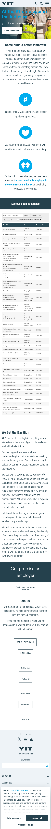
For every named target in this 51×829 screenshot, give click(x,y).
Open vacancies (11, 30)
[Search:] (46, 765)
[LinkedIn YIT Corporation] (25, 739)
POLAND (26, 679)
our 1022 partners (19, 790)
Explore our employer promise (25, 588)
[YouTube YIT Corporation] (32, 739)
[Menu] (47, 3)
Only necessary (14, 818)
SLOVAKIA (25, 704)
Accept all (37, 818)
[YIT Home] (7, 3)
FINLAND (25, 693)
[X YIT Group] (19, 739)
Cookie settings (25, 825)
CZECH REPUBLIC (25, 642)
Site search (25, 760)
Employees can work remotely (29, 220)
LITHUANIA (25, 653)
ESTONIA (25, 668)
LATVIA (25, 719)
